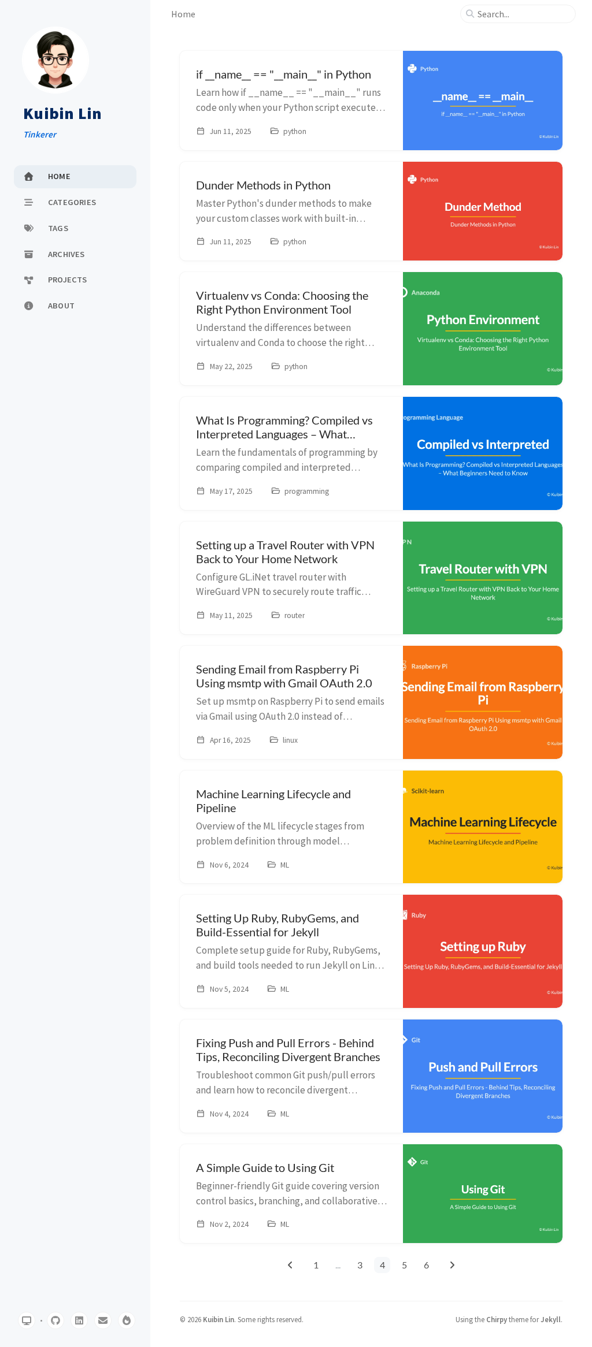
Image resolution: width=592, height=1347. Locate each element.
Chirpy (496, 1319)
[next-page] (452, 1265)
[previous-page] (290, 1265)
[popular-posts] (127, 1320)
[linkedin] (79, 1320)
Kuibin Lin (62, 114)
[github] (55, 1320)
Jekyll (551, 1319)
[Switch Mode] (26, 1320)
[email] (103, 1320)
